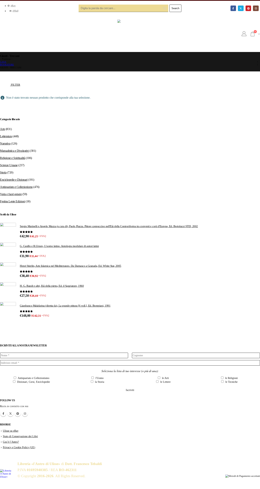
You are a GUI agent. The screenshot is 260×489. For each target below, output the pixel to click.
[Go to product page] (8, 231)
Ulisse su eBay (10, 430)
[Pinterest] (248, 8)
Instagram (25, 413)
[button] (13, 83)
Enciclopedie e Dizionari (13, 179)
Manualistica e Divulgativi (14, 150)
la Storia (99, 381)
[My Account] (244, 34)
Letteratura (6, 136)
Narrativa (5, 143)
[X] (240, 8)
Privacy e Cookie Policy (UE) (19, 447)
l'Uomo (99, 378)
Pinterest (18, 413)
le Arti (165, 378)
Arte (2, 129)
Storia (3, 172)
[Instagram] (255, 8)
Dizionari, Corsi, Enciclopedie (33, 381)
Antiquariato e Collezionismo (16, 187)
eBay (13, 5)
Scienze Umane (9, 165)
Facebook (3, 413)
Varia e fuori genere (11, 194)
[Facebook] (233, 8)
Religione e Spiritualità (12, 158)
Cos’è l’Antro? (11, 441)
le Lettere (165, 381)
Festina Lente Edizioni (12, 201)
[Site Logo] (130, 34)
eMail (15, 11)
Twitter (10, 413)
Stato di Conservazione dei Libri (20, 436)
